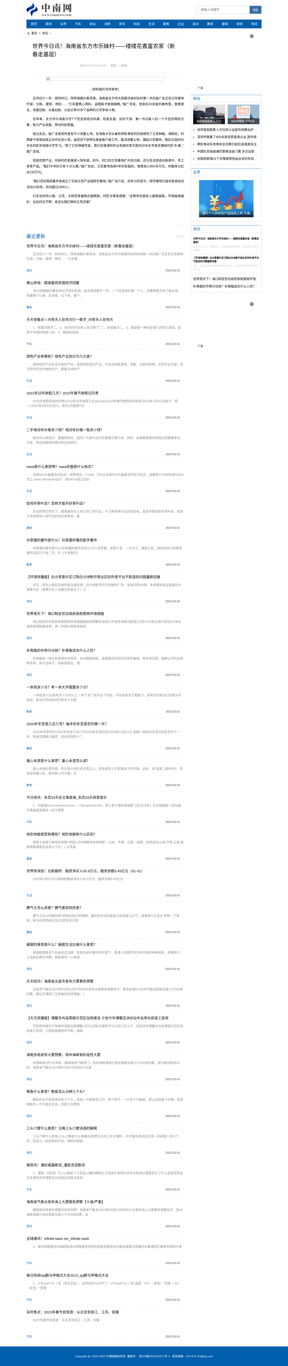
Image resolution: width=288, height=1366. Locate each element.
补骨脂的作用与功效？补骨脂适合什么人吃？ (224, 286)
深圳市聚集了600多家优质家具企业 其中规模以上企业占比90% (241, 137)
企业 (181, 24)
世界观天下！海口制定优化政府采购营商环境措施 (227, 279)
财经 (239, 24)
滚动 (195, 24)
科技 (137, 24)
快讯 (254, 24)
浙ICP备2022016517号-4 (154, 1356)
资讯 (122, 24)
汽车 (78, 24)
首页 (34, 24)
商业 (93, 24)
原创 (48, 24)
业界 (63, 24)
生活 (151, 24)
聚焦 (166, 24)
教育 (210, 24)
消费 (107, 24)
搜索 (255, 10)
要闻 (225, 24)
